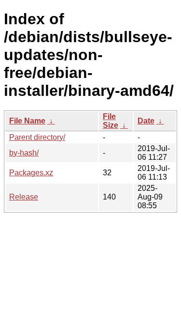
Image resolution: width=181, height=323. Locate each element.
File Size (110, 120)
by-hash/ (24, 153)
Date (146, 121)
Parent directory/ (37, 137)
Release (23, 197)
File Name (27, 121)
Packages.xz (31, 173)
